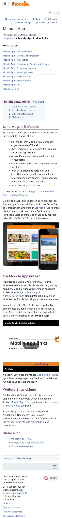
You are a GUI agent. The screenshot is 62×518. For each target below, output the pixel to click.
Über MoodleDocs (11, 507)
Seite (37, 19)
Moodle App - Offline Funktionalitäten (21, 55)
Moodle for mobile (32, 421)
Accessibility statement (14, 516)
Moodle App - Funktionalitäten (17, 51)
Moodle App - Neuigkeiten (15, 60)
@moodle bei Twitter (26, 411)
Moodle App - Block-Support (17, 80)
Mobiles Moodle (28, 35)
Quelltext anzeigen (23, 22)
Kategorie (9, 458)
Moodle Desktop (11, 89)
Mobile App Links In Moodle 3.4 (20, 323)
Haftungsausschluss (12, 511)
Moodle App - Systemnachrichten (19, 68)
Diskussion (52, 19)
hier (41, 207)
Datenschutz (9, 503)
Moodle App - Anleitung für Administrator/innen (26, 64)
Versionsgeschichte (48, 22)
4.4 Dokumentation (16, 19)
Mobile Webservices (22, 446)
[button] (31, 346)
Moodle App (24, 458)
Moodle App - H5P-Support (16, 76)
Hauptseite (9, 38)
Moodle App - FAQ (12, 84)
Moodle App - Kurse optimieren (18, 72)
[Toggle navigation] (3, 4)
